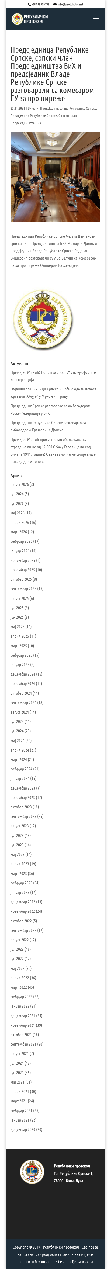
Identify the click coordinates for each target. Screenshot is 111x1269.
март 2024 (19, 759)
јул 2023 (17, 835)
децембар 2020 (23, 1129)
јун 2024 (17, 730)
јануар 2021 (20, 1119)
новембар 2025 (23, 569)
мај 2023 (18, 854)
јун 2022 (17, 958)
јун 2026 (17, 503)
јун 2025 (17, 617)
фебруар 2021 (21, 1110)
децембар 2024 (23, 673)
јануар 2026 (20, 550)
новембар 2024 (23, 683)
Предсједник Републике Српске (34, 115)
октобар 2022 (21, 920)
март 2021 (19, 1100)
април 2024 (20, 749)
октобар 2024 (21, 693)
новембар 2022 (23, 911)
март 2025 (19, 645)
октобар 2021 (21, 1034)
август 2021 (20, 1053)
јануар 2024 (20, 778)
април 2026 (20, 522)
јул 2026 (17, 493)
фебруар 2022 (21, 996)
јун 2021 (17, 1072)
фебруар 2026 (21, 541)
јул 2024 (17, 721)
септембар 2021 (23, 1043)
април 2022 (20, 977)
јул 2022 (17, 949)
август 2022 (20, 939)
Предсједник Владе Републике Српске (68, 108)
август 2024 (20, 711)
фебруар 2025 (21, 655)
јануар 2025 (20, 664)
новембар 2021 (23, 1025)
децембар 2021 (23, 1015)
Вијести (33, 108)
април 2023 (20, 863)
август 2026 (20, 484)
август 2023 (20, 825)
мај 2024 (18, 740)
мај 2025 (18, 626)
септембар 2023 (23, 816)
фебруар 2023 (21, 882)
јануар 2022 (20, 1005)
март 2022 (19, 987)
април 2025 (20, 635)
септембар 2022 (23, 930)
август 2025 (20, 598)
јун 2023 (17, 844)
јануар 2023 (20, 892)
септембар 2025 (23, 588)
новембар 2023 (23, 797)
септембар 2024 (23, 702)
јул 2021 (17, 1063)
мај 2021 (18, 1081)
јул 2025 (17, 607)
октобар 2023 (21, 806)
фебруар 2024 (21, 768)
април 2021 (20, 1091)
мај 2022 (18, 968)
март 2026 (19, 531)
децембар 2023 (23, 787)
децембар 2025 (23, 560)
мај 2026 (18, 512)
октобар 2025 (21, 579)
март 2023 (19, 873)
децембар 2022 (23, 901)
